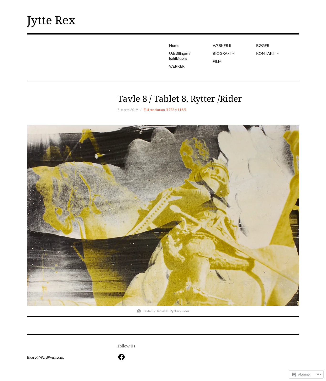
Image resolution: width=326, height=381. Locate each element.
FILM (217, 61)
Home (174, 45)
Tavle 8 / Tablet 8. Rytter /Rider (180, 98)
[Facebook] (121, 357)
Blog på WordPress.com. (45, 357)
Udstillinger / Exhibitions (179, 55)
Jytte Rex (51, 20)
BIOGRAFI (222, 53)
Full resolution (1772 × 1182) (165, 110)
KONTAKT (265, 53)
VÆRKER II (222, 45)
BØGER (262, 45)
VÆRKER (176, 66)
